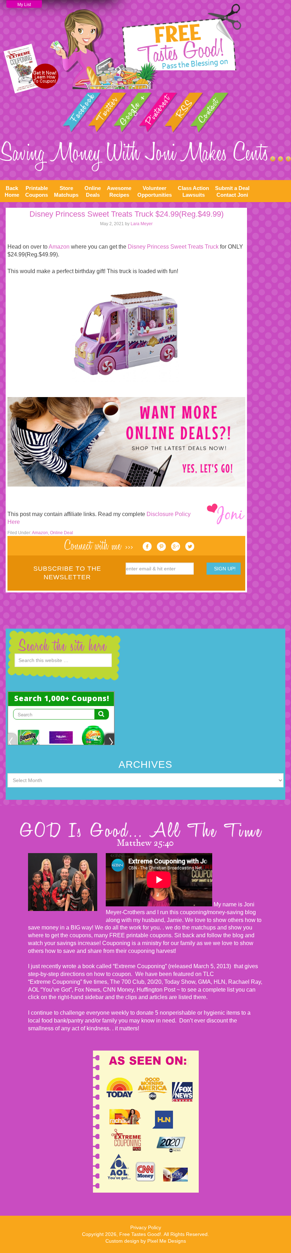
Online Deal (61, 532)
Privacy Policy (145, 1227)
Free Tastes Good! (145, 46)
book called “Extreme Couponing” (124, 966)
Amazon (59, 247)
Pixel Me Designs (166, 1241)
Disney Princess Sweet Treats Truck (173, 247)
